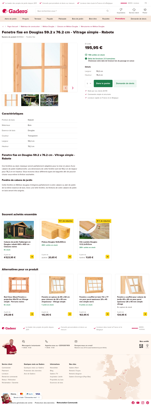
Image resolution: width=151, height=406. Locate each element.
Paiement (5, 371)
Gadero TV (54, 374)
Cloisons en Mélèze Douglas (67, 26)
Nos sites (72, 364)
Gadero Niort (74, 368)
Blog (51, 371)
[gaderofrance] (133, 402)
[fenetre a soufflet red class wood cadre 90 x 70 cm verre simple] (32, 314)
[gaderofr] (142, 402)
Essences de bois (56, 383)
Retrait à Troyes (75, 371)
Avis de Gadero (29, 374)
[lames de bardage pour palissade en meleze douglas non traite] (107, 257)
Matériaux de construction (30, 26)
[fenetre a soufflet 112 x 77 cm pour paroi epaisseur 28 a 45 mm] (107, 314)
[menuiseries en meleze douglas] (3, 27)
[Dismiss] (39, 397)
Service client (7, 364)
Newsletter (54, 368)
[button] (104, 11)
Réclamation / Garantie (10, 383)
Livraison (5, 374)
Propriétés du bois (56, 380)
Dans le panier (103, 83)
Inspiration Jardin (56, 377)
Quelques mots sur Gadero (34, 364)
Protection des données (33, 371)
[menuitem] (11, 19)
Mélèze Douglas (48, 26)
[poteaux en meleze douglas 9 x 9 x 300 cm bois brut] (70, 257)
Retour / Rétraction (9, 380)
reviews (133, 3)
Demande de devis (125, 83)
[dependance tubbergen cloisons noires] (32, 257)
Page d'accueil (12, 26)
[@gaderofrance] (137, 402)
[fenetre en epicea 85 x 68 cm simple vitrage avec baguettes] (70, 314)
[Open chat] (6, 399)
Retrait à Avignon (75, 374)
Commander (6, 368)
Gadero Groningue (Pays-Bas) (80, 377)
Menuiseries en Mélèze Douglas (93, 26)
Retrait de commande (9, 377)
